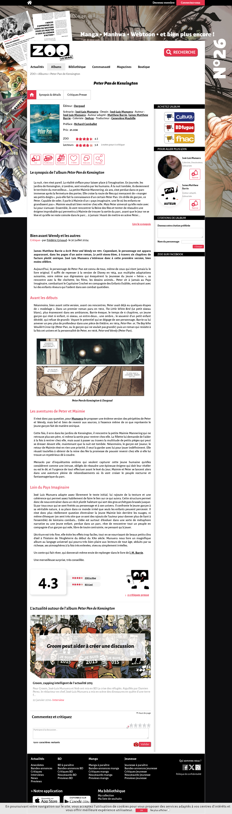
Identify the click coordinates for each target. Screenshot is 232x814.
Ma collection (106, 795)
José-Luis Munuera (86, 111)
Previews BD (65, 778)
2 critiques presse (138, 594)
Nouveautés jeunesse (137, 774)
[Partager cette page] (99, 159)
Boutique (144, 67)
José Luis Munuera (74, 114)
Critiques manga (99, 771)
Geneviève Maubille (123, 118)
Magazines (124, 67)
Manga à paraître (99, 765)
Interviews (37, 774)
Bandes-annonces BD (70, 768)
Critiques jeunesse (136, 771)
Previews (36, 781)
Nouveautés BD (67, 774)
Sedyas (89, 118)
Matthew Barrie (117, 114)
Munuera (77, 418)
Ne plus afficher (158, 810)
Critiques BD (65, 771)
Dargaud (79, 105)
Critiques (36, 771)
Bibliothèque (77, 67)
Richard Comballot (85, 124)
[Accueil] (31, 2)
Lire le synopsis (141, 224)
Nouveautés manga (100, 774)
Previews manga (99, 778)
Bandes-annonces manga (104, 768)
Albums (56, 67)
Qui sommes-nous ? (190, 760)
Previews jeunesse (136, 778)
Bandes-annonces (41, 768)
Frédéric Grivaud (57, 240)
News (34, 778)
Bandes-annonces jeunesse (141, 768)
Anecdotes (37, 765)
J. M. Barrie (136, 552)
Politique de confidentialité (188, 774)
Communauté (101, 67)
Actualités (37, 67)
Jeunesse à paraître (136, 765)
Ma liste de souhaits (110, 798)
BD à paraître (66, 765)
